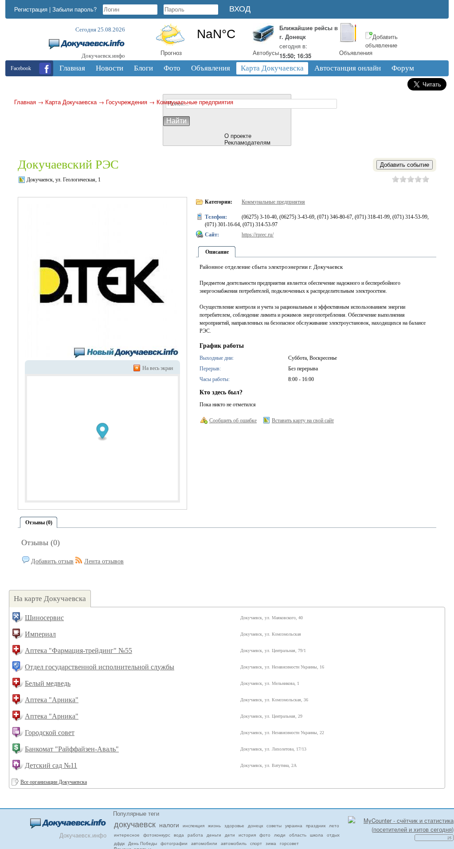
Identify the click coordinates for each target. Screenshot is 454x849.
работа (195, 835)
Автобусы (266, 52)
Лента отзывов (104, 561)
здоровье (234, 825)
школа (316, 835)
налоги (169, 824)
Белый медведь (47, 683)
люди (280, 835)
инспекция (193, 825)
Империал (40, 634)
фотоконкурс (156, 835)
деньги (214, 835)
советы (274, 825)
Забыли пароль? (74, 9)
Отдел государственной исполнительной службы (99, 667)
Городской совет (49, 732)
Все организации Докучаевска (53, 782)
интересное (127, 835)
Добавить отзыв (52, 561)
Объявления (355, 52)
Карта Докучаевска (71, 102)
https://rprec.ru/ (258, 235)
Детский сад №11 (51, 765)
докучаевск (135, 823)
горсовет (289, 843)
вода (179, 835)
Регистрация (30, 9)
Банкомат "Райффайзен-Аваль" (72, 749)
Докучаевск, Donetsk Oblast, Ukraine (216, 34)
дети (230, 835)
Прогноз (171, 52)
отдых (333, 835)
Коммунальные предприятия (195, 102)
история (247, 835)
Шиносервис (44, 617)
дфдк (119, 843)
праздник (315, 825)
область (297, 835)
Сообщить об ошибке (233, 420)
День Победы (142, 843)
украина (293, 825)
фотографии (174, 843)
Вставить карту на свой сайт (303, 420)
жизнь (214, 825)
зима (271, 843)
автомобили (204, 843)
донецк (255, 825)
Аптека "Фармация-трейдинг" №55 (78, 650)
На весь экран (157, 368)
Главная (25, 102)
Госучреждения (126, 102)
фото (264, 835)
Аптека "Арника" (51, 700)
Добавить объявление (381, 41)
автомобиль (234, 843)
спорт (256, 843)
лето (334, 825)
